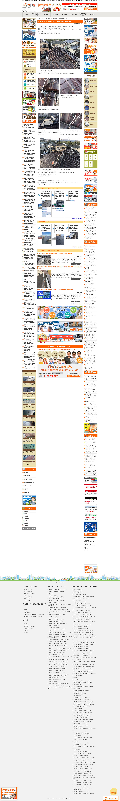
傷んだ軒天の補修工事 (78, 726)
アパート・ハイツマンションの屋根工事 (91, 465)
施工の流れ (64, 14)
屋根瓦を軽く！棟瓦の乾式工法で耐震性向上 (91, 335)
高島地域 (26, 523)
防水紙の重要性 (27, 273)
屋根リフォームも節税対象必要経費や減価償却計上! (92, 474)
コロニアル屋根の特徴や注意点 (90, 281)
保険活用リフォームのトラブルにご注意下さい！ (83, 758)
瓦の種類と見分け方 (28, 261)
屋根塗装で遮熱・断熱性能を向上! (91, 355)
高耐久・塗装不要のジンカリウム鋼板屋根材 (29, 322)
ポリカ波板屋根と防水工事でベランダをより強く (92, 449)
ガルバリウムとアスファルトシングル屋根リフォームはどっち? (30, 303)
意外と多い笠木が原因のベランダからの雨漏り (29, 158)
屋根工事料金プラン (53, 595)
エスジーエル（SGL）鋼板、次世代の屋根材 (82, 753)
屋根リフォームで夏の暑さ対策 (55, 625)
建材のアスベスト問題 (29, 270)
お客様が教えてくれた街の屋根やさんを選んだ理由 (34, 614)
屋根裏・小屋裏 (27, 242)
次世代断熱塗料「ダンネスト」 (89, 351)
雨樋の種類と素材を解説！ (54, 681)
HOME (39, 18)
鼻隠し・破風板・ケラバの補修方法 (29, 151)
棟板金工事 (92, 113)
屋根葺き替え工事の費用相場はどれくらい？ (91, 255)
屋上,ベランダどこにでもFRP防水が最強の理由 (29, 179)
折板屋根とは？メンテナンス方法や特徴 (91, 288)
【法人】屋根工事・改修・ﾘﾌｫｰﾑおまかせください (92, 471)
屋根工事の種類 (91, 76)
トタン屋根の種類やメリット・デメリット (91, 284)
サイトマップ (27, 492)
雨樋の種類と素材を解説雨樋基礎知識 (29, 357)
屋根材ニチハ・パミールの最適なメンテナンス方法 (92, 297)
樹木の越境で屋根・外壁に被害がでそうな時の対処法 (92, 414)
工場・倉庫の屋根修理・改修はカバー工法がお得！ (92, 446)
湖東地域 (26, 520)
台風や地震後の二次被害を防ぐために (91, 332)
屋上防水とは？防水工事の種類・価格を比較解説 (29, 182)
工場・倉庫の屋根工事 (91, 461)
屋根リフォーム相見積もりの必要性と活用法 (58, 643)
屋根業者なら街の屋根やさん (30, 626)
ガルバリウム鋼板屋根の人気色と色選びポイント (83, 630)
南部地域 (26, 513)
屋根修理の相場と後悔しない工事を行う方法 (91, 252)
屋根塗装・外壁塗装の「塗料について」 (82, 598)
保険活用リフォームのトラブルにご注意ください (92, 417)
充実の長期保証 (27, 598)
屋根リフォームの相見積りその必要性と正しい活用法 (92, 379)
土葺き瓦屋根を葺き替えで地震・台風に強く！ (29, 196)
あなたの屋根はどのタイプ (79, 592)
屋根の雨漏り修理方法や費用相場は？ (29, 332)
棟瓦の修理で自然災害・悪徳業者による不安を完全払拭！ (85, 673)
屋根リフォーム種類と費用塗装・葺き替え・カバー (92, 271)
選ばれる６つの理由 (28, 591)
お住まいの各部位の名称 (29, 127)
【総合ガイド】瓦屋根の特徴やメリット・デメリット (84, 634)
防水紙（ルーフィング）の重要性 (80, 739)
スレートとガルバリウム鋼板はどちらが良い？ (91, 208)
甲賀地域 (26, 516)
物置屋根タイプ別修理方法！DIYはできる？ (91, 439)
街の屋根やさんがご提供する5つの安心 (36, 15)
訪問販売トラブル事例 (91, 401)
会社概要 (92, 14)
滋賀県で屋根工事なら (29, 482)
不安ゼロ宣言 (27, 595)
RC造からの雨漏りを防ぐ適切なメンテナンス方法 (30, 336)
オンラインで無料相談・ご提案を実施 (56, 591)
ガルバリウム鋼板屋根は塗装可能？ (91, 218)
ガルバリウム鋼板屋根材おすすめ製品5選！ (91, 228)
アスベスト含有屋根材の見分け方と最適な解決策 (29, 268)
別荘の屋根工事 (89, 467)
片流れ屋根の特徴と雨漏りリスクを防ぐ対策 (29, 232)
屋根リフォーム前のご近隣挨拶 (55, 602)
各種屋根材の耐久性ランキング (80, 744)
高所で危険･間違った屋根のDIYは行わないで (82, 715)
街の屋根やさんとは (28, 589)
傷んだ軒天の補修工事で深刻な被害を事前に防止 (29, 161)
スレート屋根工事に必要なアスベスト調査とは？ (29, 360)
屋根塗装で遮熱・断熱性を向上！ (80, 693)
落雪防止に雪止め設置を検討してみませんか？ (58, 668)
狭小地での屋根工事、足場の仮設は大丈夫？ (82, 612)
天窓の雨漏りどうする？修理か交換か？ (29, 346)
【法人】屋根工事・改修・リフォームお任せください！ (60, 632)
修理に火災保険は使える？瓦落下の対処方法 (92, 329)
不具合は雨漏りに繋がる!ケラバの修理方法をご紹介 (84, 666)
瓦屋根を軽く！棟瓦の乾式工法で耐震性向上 (82, 699)
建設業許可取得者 (28, 479)
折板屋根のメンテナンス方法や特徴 (81, 646)
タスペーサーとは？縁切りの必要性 (28, 165)
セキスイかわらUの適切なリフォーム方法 (82, 603)
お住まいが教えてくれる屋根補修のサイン (91, 262)
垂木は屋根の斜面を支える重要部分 (56, 654)
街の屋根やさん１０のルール (30, 593)
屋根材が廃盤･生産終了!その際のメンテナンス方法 (84, 669)
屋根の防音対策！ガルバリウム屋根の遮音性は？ (92, 237)
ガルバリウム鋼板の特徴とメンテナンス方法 (29, 318)
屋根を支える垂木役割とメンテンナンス (29, 329)
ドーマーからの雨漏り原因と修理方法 (29, 343)
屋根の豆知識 (27, 279)
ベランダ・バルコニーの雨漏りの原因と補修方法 (29, 186)
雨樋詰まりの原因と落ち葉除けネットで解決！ (92, 455)
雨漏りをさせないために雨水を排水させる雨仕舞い (84, 775)
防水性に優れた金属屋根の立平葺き (81, 755)
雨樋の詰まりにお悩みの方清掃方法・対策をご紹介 (92, 452)
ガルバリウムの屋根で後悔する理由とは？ (29, 311)
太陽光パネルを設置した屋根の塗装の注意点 (91, 291)
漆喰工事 (92, 91)
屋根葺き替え (93, 80)
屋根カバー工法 (93, 86)
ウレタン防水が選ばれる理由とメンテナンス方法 (29, 168)
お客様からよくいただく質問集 (80, 601)
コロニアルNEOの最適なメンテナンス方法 (91, 304)
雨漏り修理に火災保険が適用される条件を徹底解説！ (84, 793)
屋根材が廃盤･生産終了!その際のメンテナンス (29, 296)
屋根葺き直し (93, 107)
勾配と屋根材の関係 (28, 251)
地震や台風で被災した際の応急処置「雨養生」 (29, 217)
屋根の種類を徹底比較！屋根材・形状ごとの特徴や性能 (85, 635)
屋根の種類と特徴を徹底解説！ (28, 125)
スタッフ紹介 (27, 475)
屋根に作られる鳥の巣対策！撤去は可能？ (57, 679)
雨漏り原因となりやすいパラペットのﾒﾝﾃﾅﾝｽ (29, 175)
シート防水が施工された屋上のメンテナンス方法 (29, 172)
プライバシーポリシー (29, 485)
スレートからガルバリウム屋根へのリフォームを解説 (92, 211)
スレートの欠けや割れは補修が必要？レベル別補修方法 (85, 642)
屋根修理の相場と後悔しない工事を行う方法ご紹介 (59, 639)
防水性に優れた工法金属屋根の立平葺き (28, 214)
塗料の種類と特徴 (90, 487)
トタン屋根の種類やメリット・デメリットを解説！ (84, 644)
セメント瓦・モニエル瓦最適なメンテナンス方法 (29, 193)
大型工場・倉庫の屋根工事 (54, 627)
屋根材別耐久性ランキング (28, 285)
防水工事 (92, 102)
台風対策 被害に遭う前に (54, 618)
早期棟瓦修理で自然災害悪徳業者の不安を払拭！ (29, 200)
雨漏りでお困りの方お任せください (56, 598)
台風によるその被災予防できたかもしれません (92, 322)
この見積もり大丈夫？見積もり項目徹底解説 (91, 388)
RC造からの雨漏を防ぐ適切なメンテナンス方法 (83, 713)
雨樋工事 (92, 97)
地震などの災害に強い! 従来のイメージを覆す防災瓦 (84, 702)
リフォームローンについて (54, 646)
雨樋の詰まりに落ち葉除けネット (55, 677)
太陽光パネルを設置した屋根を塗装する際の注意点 (59, 683)
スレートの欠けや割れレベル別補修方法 (91, 278)
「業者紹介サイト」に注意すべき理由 (91, 421)
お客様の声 (55, 14)
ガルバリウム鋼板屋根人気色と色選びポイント (91, 224)
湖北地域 (26, 525)
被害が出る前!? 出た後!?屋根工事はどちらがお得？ (92, 392)
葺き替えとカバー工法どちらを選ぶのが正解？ (91, 265)
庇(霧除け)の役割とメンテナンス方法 (28, 207)
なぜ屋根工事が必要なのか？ (91, 245)
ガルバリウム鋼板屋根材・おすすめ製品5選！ (83, 618)
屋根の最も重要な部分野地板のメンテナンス (29, 276)
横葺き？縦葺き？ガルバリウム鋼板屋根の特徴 (92, 231)
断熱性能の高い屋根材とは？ (27, 350)
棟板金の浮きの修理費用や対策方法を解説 (29, 145)
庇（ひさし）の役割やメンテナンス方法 (29, 339)
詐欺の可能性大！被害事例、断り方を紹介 (91, 395)
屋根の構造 (26, 147)
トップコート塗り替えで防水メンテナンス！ (29, 364)
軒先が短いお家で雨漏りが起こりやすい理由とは (29, 264)
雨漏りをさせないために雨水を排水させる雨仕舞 (29, 255)
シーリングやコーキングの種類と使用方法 (29, 210)
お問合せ (26, 489)
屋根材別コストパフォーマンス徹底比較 (29, 282)
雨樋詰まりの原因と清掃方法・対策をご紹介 (58, 675)
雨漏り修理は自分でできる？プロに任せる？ (29, 138)
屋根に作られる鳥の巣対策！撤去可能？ (91, 459)
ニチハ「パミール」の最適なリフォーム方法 (82, 605)
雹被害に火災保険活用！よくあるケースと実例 (91, 364)
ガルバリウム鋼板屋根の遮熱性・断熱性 (91, 221)
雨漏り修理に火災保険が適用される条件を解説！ (91, 361)
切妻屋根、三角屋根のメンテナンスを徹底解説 (29, 236)
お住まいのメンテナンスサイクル (80, 731)
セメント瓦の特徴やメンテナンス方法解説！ (29, 189)
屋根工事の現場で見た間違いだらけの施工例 (91, 345)
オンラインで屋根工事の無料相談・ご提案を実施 (91, 375)
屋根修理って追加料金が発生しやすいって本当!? (91, 411)
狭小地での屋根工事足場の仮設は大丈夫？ (91, 307)
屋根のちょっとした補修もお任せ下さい (57, 600)
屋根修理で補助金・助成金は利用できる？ (91, 368)
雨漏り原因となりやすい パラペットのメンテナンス (59, 661)
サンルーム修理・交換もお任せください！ (91, 443)
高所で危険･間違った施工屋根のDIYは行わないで (30, 325)
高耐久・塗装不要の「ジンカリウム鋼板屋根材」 (83, 712)
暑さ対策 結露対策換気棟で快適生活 (28, 245)
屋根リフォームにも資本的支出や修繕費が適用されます (60, 648)
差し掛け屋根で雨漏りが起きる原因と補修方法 (83, 773)
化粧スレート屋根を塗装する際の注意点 (90, 294)
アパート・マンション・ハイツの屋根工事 (57, 629)
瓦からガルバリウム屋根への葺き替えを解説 (91, 215)
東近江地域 (26, 518)
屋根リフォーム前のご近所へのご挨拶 (90, 382)
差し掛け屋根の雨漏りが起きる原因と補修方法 (29, 239)
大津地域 (26, 511)
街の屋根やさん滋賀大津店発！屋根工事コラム (33, 616)
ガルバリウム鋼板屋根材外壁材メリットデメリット (92, 234)
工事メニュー (74, 14)
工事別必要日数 (89, 312)
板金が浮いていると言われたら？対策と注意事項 (92, 408)
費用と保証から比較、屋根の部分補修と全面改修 (92, 258)
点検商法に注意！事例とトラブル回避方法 (57, 607)
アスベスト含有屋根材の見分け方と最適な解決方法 (84, 704)
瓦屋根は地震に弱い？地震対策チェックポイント (92, 338)
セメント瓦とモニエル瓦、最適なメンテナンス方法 (84, 650)
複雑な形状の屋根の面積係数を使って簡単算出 (29, 226)
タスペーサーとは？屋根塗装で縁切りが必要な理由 (84, 664)
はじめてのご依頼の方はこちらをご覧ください (58, 589)
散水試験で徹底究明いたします (55, 616)
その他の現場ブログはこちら (77, 303)
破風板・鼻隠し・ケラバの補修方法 (81, 655)
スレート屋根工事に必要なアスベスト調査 (82, 706)
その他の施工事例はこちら (77, 218)
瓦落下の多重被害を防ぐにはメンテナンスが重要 (91, 325)
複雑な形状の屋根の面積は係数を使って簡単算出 (83, 686)
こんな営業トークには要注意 (91, 398)
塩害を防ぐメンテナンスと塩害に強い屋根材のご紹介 (84, 762)
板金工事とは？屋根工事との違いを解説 (29, 141)
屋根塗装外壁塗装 (92, 118)
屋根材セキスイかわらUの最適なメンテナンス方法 (91, 301)
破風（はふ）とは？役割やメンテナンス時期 (29, 367)
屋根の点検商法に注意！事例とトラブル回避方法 (91, 404)
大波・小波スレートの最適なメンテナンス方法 (29, 203)
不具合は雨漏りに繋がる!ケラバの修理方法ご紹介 (29, 154)
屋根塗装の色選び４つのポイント (90, 348)
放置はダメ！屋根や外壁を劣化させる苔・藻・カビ (84, 764)
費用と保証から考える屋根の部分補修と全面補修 (58, 650)
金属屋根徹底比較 (77, 749)
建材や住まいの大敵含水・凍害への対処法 (29, 249)
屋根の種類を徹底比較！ (89, 268)
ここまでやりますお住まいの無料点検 (83, 15)
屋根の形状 (26, 229)
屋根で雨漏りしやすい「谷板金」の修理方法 (29, 258)
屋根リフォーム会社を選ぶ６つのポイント (92, 316)
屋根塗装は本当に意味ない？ (28, 134)
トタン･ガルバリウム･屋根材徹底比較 (29, 307)
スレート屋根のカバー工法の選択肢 (92, 275)
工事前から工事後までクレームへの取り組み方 (91, 385)
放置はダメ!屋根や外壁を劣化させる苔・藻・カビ (29, 292)
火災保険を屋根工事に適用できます (56, 621)
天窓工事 (92, 124)
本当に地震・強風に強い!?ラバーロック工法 (82, 769)
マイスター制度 (27, 600)
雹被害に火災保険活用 (78, 789)
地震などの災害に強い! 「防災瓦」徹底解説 (91, 342)
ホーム (27, 14)
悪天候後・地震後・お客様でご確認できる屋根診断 (84, 596)
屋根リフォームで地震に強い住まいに (56, 619)
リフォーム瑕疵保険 (28, 596)
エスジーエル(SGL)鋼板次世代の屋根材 (29, 315)
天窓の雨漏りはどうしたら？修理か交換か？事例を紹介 (85, 657)
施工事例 (46, 14)
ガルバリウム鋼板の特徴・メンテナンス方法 (82, 710)
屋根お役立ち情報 (90, 318)
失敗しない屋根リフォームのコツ (91, 249)
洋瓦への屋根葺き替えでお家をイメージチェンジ (29, 299)
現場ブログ (44, 18)
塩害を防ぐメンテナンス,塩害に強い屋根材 (29, 289)
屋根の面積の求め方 (28, 223)
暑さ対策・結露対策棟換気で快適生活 (81, 690)
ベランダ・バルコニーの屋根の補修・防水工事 (58, 623)
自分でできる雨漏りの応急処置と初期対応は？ (91, 358)
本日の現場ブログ (27, 612)
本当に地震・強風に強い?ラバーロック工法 (30, 221)
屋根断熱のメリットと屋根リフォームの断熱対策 (29, 353)
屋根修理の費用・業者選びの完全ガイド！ (29, 131)
